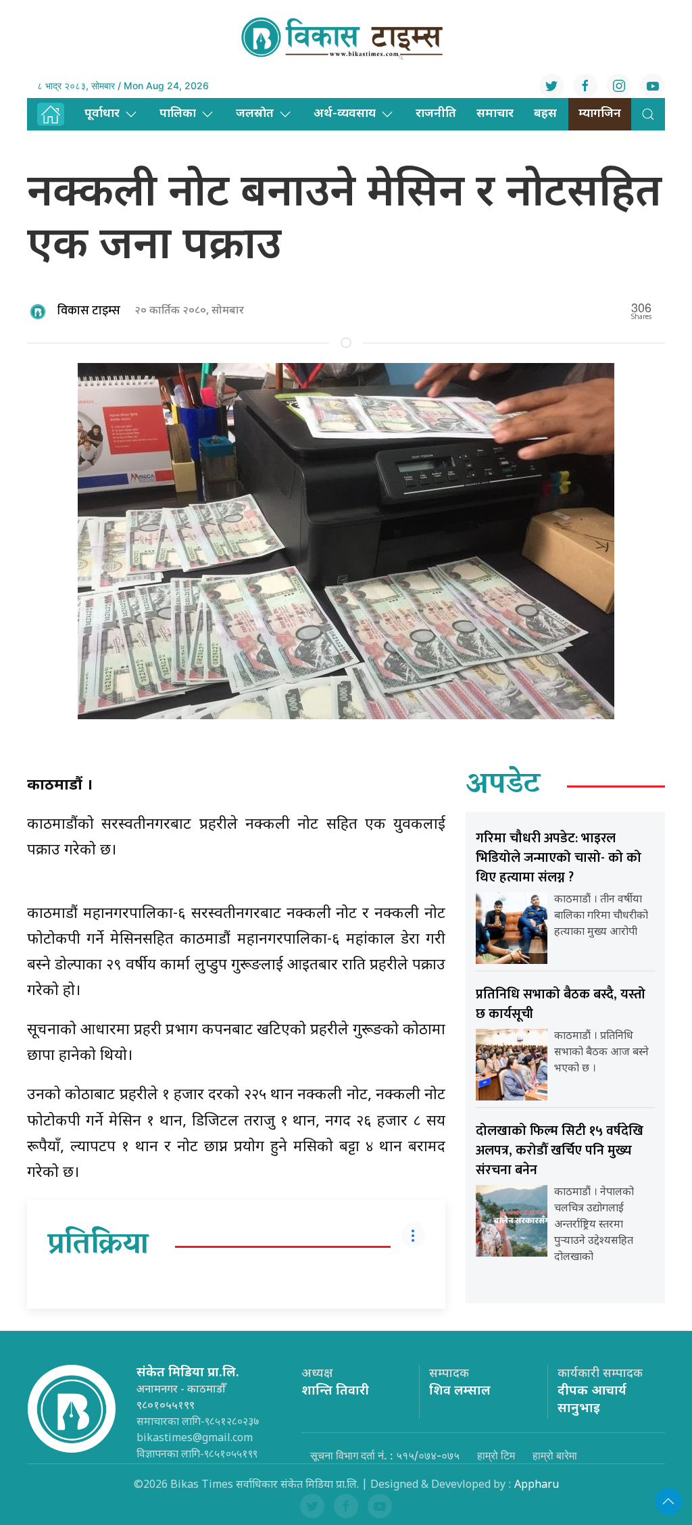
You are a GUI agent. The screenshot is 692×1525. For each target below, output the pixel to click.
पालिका (177, 114)
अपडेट (503, 786)
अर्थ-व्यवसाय (345, 114)
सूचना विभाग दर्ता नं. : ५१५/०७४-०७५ (385, 1455)
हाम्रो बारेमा (555, 1455)
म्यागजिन (599, 114)
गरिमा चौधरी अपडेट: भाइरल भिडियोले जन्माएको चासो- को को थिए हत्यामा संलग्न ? (558, 858)
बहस (545, 114)
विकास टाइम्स (88, 311)
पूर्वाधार (102, 114)
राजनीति (436, 114)
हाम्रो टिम (496, 1455)
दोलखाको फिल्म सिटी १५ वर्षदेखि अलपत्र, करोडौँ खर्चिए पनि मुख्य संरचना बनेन (559, 1150)
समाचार (495, 114)
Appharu (536, 1485)
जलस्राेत (255, 114)
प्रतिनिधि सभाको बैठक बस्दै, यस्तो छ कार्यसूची (560, 1004)
